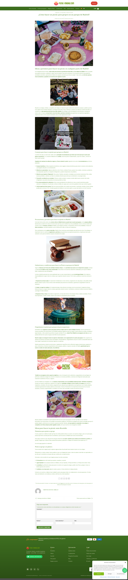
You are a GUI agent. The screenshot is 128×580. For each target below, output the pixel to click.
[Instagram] (31, 569)
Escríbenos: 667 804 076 (35, 556)
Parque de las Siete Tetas (60, 109)
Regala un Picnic (51, 8)
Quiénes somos (71, 550)
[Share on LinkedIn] (69, 478)
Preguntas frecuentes (73, 556)
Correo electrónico (60, 520)
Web (75, 520)
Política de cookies (90, 553)
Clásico (52, 553)
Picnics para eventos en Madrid (84, 498)
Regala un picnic (54, 561)
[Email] (34, 569)
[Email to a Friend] (64, 478)
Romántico (52, 550)
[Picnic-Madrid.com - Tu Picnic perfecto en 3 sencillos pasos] (64, 3)
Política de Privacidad (111, 577)
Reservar (94, 3)
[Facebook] (27, 569)
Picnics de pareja (32, 8)
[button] (125, 562)
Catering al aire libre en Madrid (44, 498)
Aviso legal (88, 556)
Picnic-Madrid (73, 333)
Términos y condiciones (91, 558)
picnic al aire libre (66, 483)
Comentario (39, 509)
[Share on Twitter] (62, 478)
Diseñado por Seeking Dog (86, 575)
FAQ (65, 8)
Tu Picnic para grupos (42, 8)
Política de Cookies (103, 577)
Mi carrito (88, 561)
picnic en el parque (73, 483)
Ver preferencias (121, 574)
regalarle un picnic (56, 425)
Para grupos (53, 558)
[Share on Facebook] (59, 478)
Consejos (57, 12)
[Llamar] (38, 569)
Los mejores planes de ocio (66, 12)
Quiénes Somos (70, 8)
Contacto (77, 8)
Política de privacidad (91, 550)
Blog (69, 558)
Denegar (110, 574)
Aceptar (99, 574)
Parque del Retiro (48, 109)
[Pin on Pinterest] (66, 478)
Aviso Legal (118, 577)
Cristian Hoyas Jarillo (69, 18)
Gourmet (52, 556)
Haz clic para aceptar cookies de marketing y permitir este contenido (64, 133)
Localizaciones (59, 8)
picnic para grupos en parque (65, 484)
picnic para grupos (80, 483)
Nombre (39, 520)
